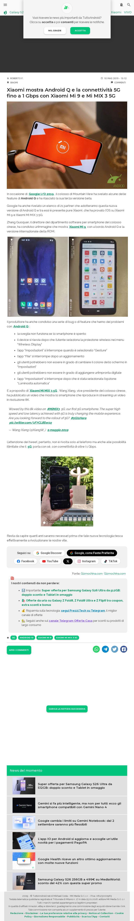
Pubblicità (73, 916)
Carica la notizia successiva (67, 709)
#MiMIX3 (53, 409)
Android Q (20, 326)
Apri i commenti (19, 650)
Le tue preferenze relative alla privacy (63, 913)
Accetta (80, 30)
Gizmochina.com (92, 573)
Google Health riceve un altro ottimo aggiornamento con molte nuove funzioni (79, 861)
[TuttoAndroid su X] (68, 561)
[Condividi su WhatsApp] (96, 649)
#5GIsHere (78, 418)
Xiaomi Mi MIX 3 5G (43, 390)
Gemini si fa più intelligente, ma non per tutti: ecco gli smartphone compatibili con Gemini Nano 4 (79, 805)
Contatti (104, 916)
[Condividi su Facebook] (123, 649)
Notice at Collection (101, 913)
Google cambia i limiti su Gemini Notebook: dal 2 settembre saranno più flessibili (76, 822)
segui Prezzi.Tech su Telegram (83, 610)
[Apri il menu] (5, 5)
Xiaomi (116, 12)
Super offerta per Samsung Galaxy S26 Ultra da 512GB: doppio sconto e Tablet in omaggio (75, 785)
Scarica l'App (89, 916)
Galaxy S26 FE (20, 12)
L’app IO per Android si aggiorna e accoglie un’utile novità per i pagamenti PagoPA (78, 840)
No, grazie (54, 30)
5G (30, 446)
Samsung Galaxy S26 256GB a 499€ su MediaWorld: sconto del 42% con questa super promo (79, 881)
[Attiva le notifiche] (121, 5)
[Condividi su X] (114, 649)
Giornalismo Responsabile (49, 916)
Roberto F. (16, 78)
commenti (120, 82)
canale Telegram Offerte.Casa (70, 620)
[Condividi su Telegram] (105, 649)
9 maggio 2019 (57, 430)
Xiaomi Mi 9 (77, 227)
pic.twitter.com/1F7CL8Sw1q (30, 422)
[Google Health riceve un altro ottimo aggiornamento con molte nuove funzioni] (24, 860)
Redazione (16, 913)
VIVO (128, 12)
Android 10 (26, 637)
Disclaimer (31, 913)
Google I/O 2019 (41, 194)
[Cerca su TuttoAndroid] (129, 5)
